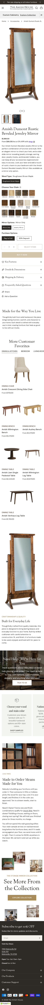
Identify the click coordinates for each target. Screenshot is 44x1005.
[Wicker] (33, 213)
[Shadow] (11, 213)
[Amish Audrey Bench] (32, 410)
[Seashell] (5, 213)
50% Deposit (24, 238)
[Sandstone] (35, 203)
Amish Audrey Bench (32, 429)
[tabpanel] (22, 439)
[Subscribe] (39, 938)
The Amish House (15, 1000)
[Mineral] (20, 203)
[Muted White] (27, 203)
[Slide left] (20, 111)
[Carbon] (25, 193)
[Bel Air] (18, 193)
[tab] (9, 351)
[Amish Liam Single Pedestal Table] (12, 453)
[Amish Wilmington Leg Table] (32, 453)
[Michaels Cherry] (12, 203)
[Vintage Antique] (25, 213)
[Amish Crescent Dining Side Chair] (22, 370)
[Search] (36, 8)
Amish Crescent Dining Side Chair (17, 389)
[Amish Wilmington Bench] (12, 410)
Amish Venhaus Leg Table (13, 515)
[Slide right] (24, 111)
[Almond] (5, 193)
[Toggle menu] (2, 8)
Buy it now (22, 255)
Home (4, 21)
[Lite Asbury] (5, 203)
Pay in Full (8, 238)
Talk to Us (22, 683)
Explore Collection (28, 15)
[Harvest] (32, 193)
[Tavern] (18, 213)
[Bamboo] (11, 193)
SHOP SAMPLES (16, 730)
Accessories (14, 21)
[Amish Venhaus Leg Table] (22, 496)
